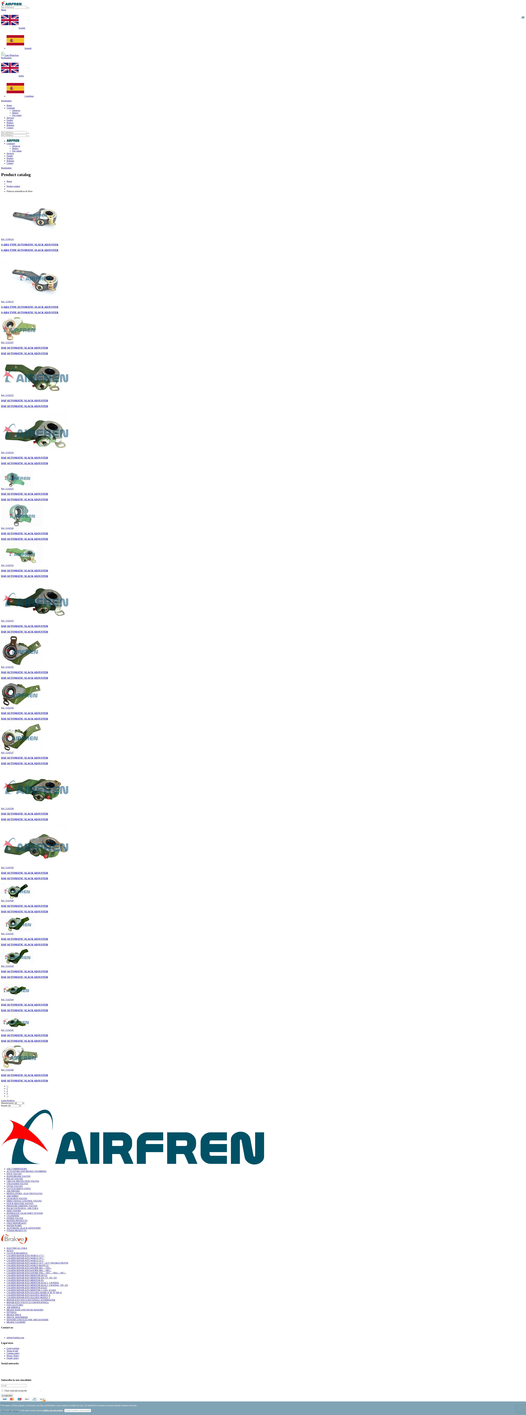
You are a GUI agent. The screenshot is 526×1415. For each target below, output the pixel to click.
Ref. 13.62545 (7, 1030)
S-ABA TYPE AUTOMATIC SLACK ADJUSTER (29, 244)
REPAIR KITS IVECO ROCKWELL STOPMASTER (31, 1300)
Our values (17, 115)
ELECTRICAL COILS (17, 1248)
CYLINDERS (13, 1216)
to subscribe (7, 1396)
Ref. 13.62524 (7, 452)
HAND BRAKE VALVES (18, 1176)
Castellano (29, 96)
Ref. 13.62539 (7, 867)
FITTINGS (11, 1312)
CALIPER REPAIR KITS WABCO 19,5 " (25, 1258)
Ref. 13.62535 (7, 667)
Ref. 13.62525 (7, 489)
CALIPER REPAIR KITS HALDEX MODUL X (28, 1295)
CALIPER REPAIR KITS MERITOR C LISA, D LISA (31, 1290)
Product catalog (13, 186)
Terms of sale (12, 1351)
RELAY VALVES (15, 1179)
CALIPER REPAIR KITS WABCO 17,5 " (25, 1255)
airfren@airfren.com (15, 1337)
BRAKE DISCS (14, 1315)
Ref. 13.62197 (7, 342)
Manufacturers (7, 1103)
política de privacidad (53, 1410)
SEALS (10, 1250)
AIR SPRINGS (13, 1307)
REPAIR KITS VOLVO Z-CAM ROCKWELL (28, 1302)
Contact (10, 127)
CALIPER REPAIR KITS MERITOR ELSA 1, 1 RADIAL (33, 1283)
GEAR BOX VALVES (17, 1198)
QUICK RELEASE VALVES (20, 1203)
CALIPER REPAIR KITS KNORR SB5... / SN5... (29, 1268)
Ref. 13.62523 (7, 395)
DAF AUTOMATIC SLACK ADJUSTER (24, 347)
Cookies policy (13, 1353)
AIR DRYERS (13, 1191)
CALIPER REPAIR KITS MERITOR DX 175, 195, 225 (32, 1278)
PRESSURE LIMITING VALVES (22, 1206)
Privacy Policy (13, 1356)
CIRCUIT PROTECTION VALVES (23, 1181)
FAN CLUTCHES (15, 1305)
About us (16, 110)
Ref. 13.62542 (7, 934)
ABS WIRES (12, 1196)
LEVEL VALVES (15, 1186)
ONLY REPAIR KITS (16, 1223)
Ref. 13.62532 (7, 565)
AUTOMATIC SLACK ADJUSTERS (24, 1228)
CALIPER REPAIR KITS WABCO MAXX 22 (27, 1265)
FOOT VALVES (14, 1174)
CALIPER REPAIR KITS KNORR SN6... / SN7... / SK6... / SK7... (36, 1273)
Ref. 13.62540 (7, 900)
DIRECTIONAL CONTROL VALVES (24, 1201)
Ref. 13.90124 (7, 239)
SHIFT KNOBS (14, 1211)
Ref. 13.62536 (7, 708)
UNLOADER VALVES (17, 1183)
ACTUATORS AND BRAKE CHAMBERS (26, 1171)
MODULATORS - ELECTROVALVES (24, 1193)
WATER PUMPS (14, 1225)
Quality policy (13, 1358)
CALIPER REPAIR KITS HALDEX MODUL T (28, 1297)
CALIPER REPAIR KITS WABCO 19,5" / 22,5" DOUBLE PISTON (37, 1263)
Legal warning (13, 1348)
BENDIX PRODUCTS (17, 1220)
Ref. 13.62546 (7, 1070)
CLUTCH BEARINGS (17, 1253)
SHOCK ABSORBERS (17, 1317)
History (15, 113)
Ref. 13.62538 (7, 808)
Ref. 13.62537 (7, 752)
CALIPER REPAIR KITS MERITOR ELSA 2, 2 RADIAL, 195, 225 (37, 1285)
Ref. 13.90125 (7, 302)
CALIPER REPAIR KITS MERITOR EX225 (27, 1287)
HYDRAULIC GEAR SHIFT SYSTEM (25, 1213)
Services (10, 118)
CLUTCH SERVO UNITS (19, 1188)
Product (10, 123)
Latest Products (7, 1100)
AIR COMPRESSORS (17, 1169)
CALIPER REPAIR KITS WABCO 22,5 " (25, 1260)
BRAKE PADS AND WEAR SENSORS (25, 1310)
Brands (4, 1105)
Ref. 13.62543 (7, 966)
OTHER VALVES (15, 1218)
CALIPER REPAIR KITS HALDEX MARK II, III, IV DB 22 (34, 1292)
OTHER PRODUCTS (16, 1230)
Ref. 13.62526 (7, 528)
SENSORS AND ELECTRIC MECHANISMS (27, 1320)
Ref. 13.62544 (7, 999)
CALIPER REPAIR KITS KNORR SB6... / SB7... (29, 1270)
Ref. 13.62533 (7, 621)
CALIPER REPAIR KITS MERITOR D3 (25, 1280)
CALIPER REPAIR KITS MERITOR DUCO (27, 1275)
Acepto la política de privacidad (77, 1411)
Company (11, 108)
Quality (10, 120)
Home (9, 105)
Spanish (28, 48)
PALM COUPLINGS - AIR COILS (22, 1208)
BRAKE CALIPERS (16, 1322)
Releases (10, 125)
